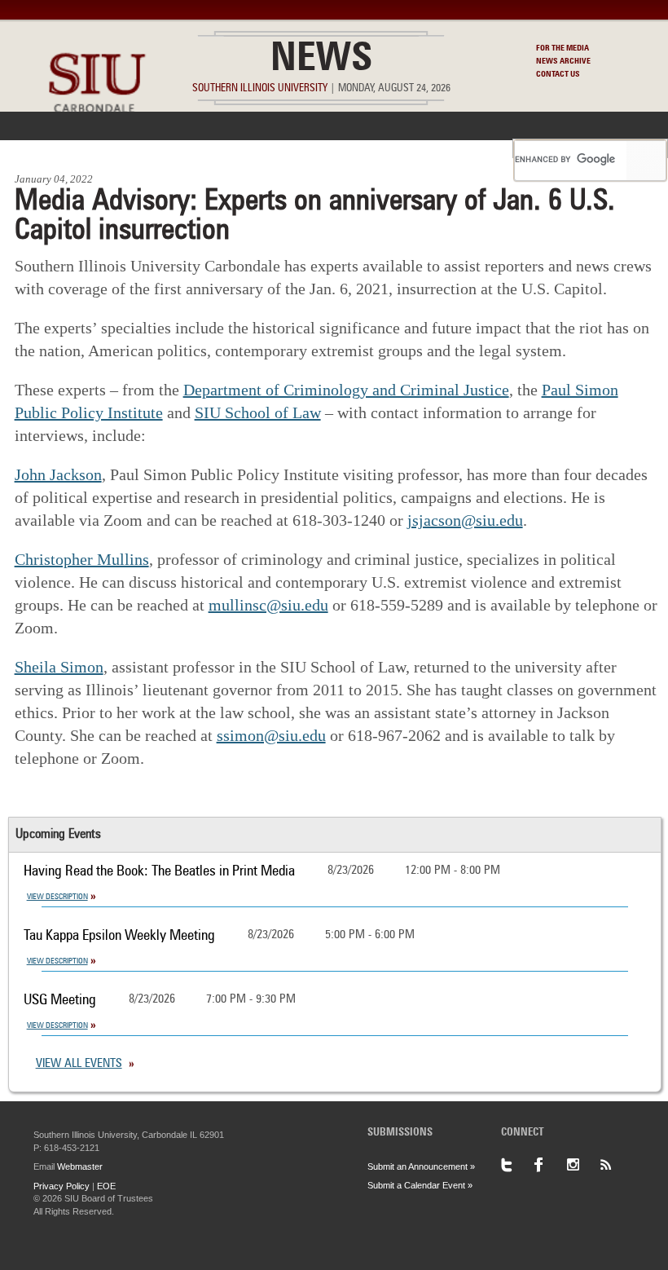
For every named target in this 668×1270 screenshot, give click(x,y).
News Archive (563, 61)
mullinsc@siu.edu (268, 605)
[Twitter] (517, 1165)
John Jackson (58, 474)
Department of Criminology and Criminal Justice (346, 390)
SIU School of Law (258, 412)
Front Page (47, 148)
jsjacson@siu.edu (465, 520)
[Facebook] (550, 1165)
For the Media (562, 48)
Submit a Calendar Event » (419, 1185)
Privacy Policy (61, 1186)
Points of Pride (368, 148)
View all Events (79, 1064)
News (321, 60)
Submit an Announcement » (421, 1166)
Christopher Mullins (82, 559)
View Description (57, 897)
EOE (106, 1186)
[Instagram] (582, 1165)
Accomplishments (248, 148)
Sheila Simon (59, 667)
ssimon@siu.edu (271, 735)
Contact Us (558, 74)
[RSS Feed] (615, 1165)
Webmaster (80, 1166)
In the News (137, 148)
